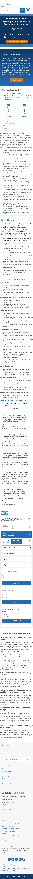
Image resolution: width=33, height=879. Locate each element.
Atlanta (4, 615)
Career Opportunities (8, 781)
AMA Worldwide (6, 771)
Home (3, 868)
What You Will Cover (9, 125)
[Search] (23, 10)
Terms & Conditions (7, 809)
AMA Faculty (5, 776)
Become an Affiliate (7, 783)
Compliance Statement (23, 868)
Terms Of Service (11, 868)
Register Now (16, 583)
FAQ (3, 807)
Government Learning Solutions (11, 824)
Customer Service (7, 799)
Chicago (4, 596)
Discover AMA (6, 766)
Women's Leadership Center (10, 826)
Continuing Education (8, 831)
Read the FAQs (16, 80)
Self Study (5, 833)
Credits (5, 130)
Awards (4, 778)
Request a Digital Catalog (9, 802)
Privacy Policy (5, 870)
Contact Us (5, 804)
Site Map (13, 870)
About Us (4, 769)
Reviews (5, 129)
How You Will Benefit (9, 123)
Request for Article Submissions (11, 836)
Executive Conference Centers (11, 829)
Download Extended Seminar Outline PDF (13, 400)
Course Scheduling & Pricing (16, 42)
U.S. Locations (6, 774)
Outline (5, 127)
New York (5, 577)
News (3, 786)
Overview (6, 122)
